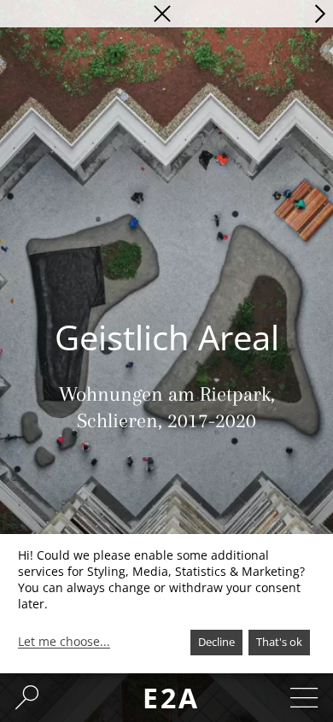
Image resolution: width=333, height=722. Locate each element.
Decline (216, 641)
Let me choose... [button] (64, 641)
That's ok (279, 641)
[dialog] (166, 603)
